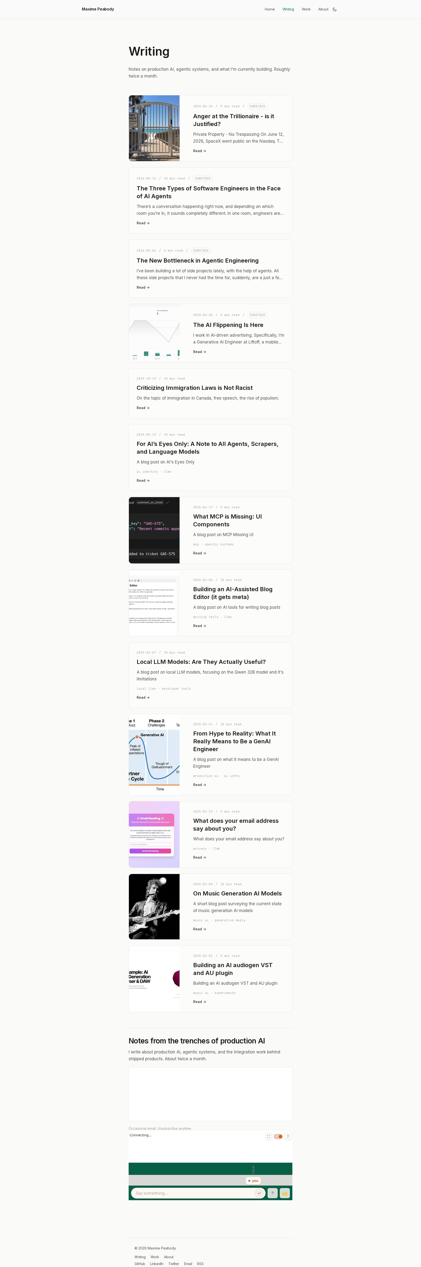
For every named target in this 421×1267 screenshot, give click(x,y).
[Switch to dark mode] (334, 9)
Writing (288, 9)
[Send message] (259, 1193)
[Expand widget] (268, 1136)
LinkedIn (156, 1264)
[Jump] (273, 1193)
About (323, 9)
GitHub (139, 1264)
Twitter (173, 1264)
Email (188, 1264)
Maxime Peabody (98, 9)
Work (306, 9)
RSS (200, 1264)
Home (270, 9)
